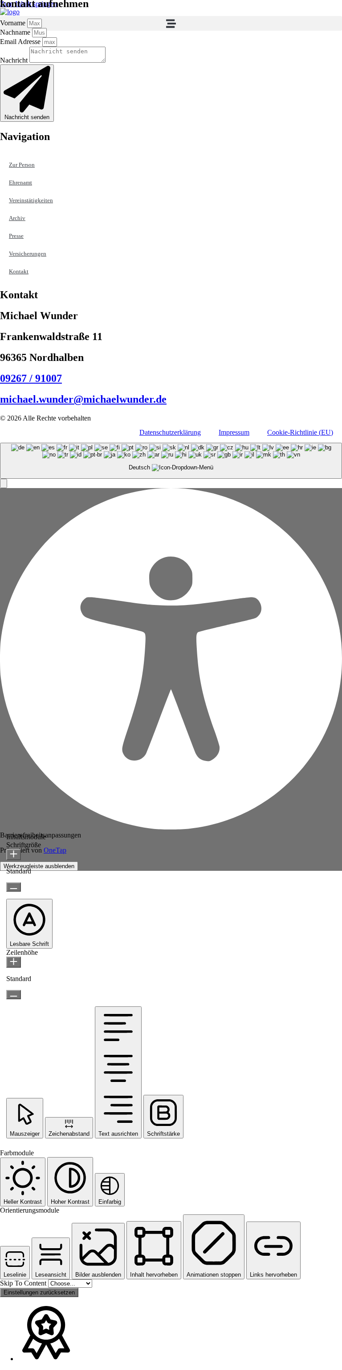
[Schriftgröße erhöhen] (13, 854)
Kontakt (18, 271)
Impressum (234, 432)
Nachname (16, 32)
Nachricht (14, 60)
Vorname (13, 23)
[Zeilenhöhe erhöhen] (13, 962)
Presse (16, 235)
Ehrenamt (20, 182)
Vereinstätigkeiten (31, 200)
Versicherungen (27, 253)
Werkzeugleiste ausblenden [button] (39, 866)
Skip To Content (24, 1283)
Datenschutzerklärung (170, 432)
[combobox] (171, 461)
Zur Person (22, 164)
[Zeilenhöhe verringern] (13, 994)
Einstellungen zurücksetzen (39, 1292)
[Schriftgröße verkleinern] (13, 887)
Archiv (17, 218)
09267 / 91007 (31, 378)
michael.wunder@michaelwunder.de (83, 399)
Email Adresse (21, 41)
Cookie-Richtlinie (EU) (300, 432)
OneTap (55, 850)
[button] (171, 23)
